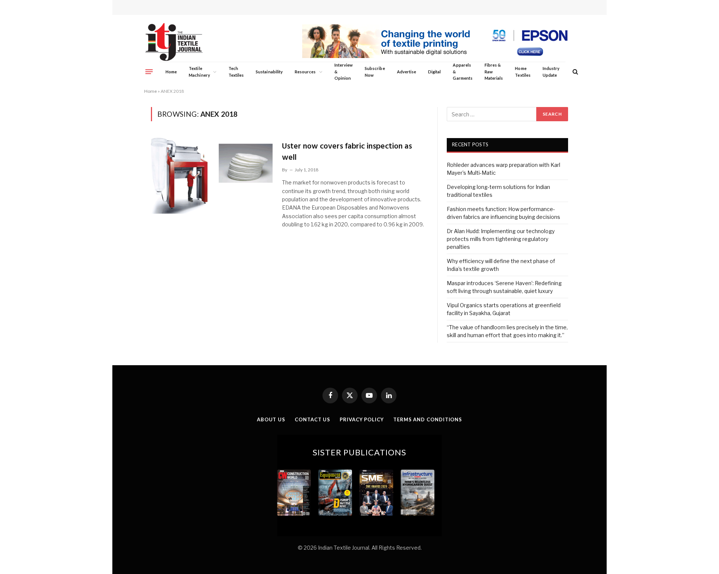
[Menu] (149, 71)
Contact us (312, 419)
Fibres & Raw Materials (494, 71)
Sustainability (269, 71)
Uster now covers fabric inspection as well (347, 152)
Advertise (406, 71)
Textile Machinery (199, 71)
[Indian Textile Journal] (174, 42)
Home (171, 71)
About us (271, 419)
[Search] (574, 71)
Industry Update (551, 71)
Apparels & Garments (462, 71)
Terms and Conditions (427, 419)
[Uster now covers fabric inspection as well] (212, 174)
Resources (305, 71)
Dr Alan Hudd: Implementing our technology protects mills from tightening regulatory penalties (501, 239)
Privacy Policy (362, 419)
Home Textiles (522, 71)
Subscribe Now (375, 71)
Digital (434, 71)
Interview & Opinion (343, 71)
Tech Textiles (236, 71)
